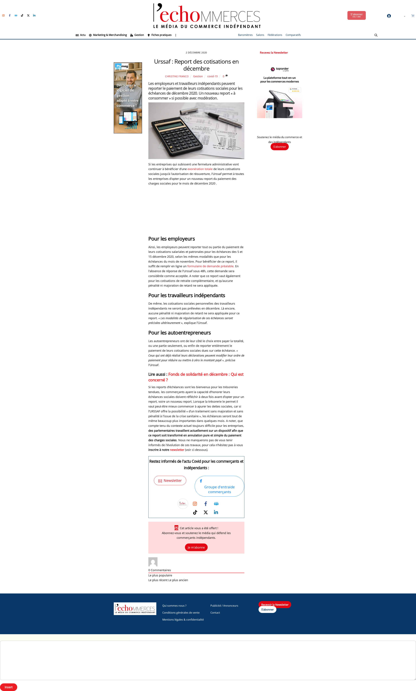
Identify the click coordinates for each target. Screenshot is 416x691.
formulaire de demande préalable (210, 266)
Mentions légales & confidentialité (183, 619)
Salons (260, 35)
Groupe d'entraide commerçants (219, 489)
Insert (9, 687)
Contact (215, 612)
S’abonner (279, 146)
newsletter (177, 450)
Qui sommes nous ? (174, 605)
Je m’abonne (196, 547)
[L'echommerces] (135, 613)
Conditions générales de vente (181, 612)
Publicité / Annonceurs (224, 605)
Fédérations (275, 35)
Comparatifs (293, 35)
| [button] (175, 35)
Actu (82, 35)
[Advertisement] (196, 212)
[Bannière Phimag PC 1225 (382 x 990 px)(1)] (128, 132)
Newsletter (173, 480)
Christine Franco (177, 76)
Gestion (139, 35)
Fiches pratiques (161, 35)
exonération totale (200, 169)
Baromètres (245, 35)
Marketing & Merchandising (109, 35)
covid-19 (212, 76)
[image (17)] (279, 117)
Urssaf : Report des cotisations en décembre (196, 64)
